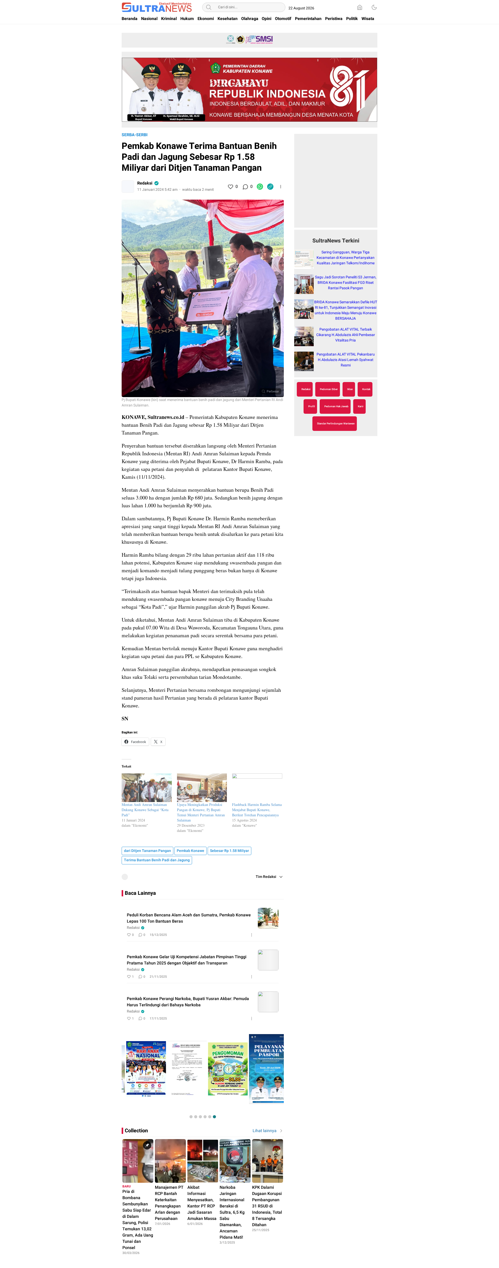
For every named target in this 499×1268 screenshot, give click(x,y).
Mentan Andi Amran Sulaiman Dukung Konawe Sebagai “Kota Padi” (145, 809)
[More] (281, 186)
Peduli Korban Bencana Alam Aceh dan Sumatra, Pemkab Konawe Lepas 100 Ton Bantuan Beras (189, 918)
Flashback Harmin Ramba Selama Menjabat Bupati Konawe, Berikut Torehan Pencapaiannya (257, 809)
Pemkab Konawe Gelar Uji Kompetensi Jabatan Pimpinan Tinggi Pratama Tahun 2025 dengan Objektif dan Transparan (186, 960)
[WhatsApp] (260, 186)
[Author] (128, 186)
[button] (191, 1116)
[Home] (360, 7)
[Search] (208, 7)
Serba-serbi (135, 135)
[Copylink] (270, 186)
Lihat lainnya (265, 1131)
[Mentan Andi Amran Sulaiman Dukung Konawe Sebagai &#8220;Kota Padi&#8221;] (147, 787)
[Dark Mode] (374, 7)
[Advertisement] (335, 183)
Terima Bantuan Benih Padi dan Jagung (157, 860)
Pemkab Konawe (190, 850)
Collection (136, 1130)
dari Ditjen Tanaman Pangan (147, 850)
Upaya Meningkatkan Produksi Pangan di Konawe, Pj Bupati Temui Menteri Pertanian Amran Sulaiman (201, 812)
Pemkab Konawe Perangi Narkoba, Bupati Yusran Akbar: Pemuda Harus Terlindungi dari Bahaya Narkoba (188, 1002)
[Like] (230, 186)
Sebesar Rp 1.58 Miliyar (229, 850)
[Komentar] (245, 186)
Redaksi (144, 183)
